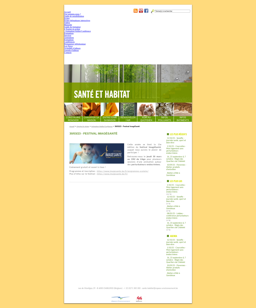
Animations (69, 37)
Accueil (67, 12)
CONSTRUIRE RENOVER (73, 118)
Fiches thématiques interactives (77, 20)
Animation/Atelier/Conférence (102, 126)
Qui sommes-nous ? (72, 14)
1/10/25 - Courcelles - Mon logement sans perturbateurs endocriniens (176, 149)
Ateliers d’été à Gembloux (173, 174)
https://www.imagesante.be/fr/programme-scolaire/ (123, 171)
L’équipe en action (83, 126)
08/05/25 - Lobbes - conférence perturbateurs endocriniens (177, 216)
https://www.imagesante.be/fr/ (112, 174)
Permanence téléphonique (75, 44)
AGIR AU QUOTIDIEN (146, 118)
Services (67, 35)
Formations (69, 33)
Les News (68, 46)
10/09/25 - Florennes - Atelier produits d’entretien (176, 167)
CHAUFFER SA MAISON (91, 118)
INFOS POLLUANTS (164, 118)
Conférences (69, 42)
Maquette (68, 25)
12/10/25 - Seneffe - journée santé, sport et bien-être (176, 140)
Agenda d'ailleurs (71, 50)
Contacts (67, 52)
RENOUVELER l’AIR (128, 118)
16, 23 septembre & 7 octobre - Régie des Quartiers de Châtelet (176, 159)
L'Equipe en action (72, 29)
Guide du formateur (72, 27)
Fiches (67, 18)
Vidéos (67, 23)
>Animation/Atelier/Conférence (77, 31)
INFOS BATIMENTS (183, 118)
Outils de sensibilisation (74, 16)
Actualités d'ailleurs (72, 48)
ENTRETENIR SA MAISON (110, 118)
